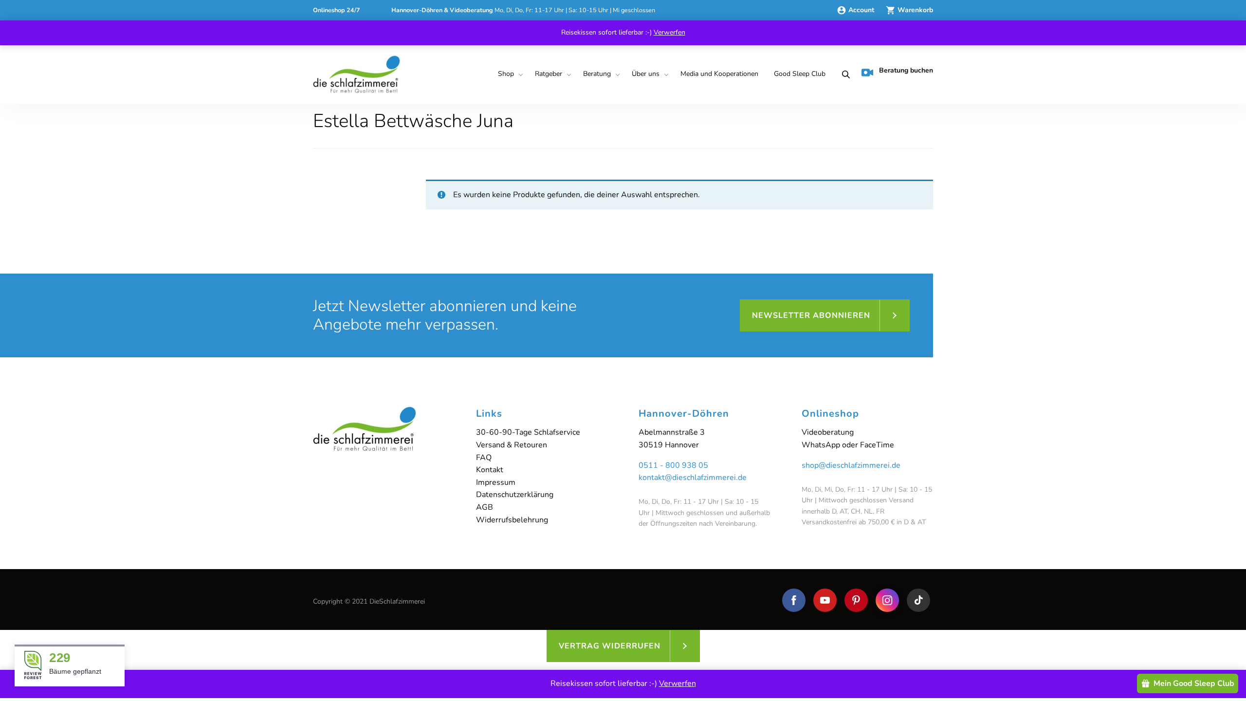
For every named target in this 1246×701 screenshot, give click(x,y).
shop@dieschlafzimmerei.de (851, 465)
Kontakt (489, 469)
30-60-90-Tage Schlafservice (528, 432)
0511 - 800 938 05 (673, 465)
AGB (484, 507)
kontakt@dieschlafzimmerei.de (693, 477)
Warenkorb (915, 10)
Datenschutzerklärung (514, 494)
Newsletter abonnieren (811, 315)
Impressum (495, 482)
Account (862, 10)
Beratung (597, 73)
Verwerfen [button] (669, 32)
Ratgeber (548, 73)
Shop (506, 73)
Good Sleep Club (799, 73)
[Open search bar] (843, 74)
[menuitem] (508, 74)
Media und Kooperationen (719, 73)
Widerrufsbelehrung (512, 520)
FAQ (484, 457)
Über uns (646, 73)
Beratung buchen (906, 70)
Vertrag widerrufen (609, 646)
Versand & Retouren (511, 445)
